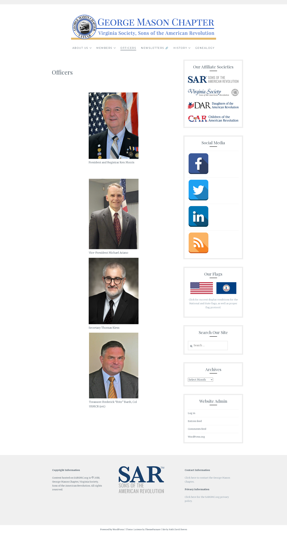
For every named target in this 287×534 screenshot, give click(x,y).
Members (104, 47)
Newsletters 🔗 (155, 47)
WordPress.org (196, 436)
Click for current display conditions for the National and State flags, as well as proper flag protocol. (213, 303)
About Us (80, 47)
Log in (191, 413)
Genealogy (205, 47)
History (180, 47)
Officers (128, 47)
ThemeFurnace (152, 529)
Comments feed (197, 428)
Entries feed (195, 421)
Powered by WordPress (112, 529)
